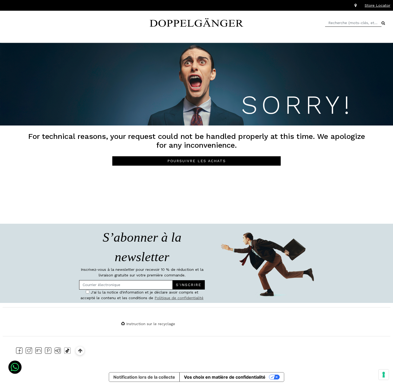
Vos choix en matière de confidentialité (224, 377)
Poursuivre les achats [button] (196, 161)
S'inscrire (188, 285)
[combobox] (353, 23)
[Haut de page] (80, 351)
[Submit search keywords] (383, 23)
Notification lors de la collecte (144, 377)
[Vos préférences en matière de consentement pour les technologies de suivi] (384, 375)
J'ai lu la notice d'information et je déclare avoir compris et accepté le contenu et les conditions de (141, 295)
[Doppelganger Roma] (196, 22)
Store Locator (377, 5)
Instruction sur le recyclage (150, 324)
